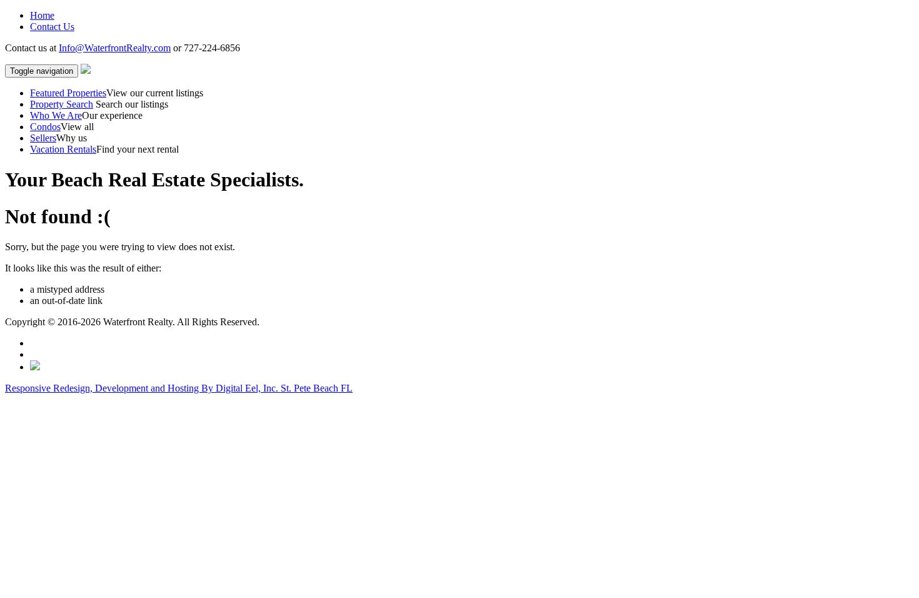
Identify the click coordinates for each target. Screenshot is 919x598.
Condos (45, 126)
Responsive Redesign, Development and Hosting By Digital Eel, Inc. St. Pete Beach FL (179, 388)
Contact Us (52, 26)
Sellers (43, 138)
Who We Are (56, 115)
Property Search (61, 104)
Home (42, 15)
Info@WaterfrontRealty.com (115, 48)
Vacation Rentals (63, 149)
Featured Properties (68, 93)
